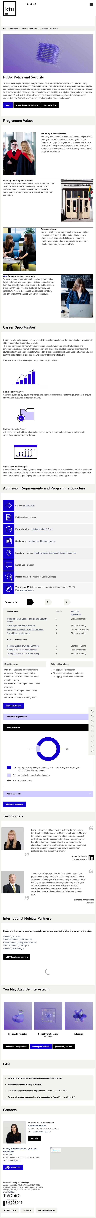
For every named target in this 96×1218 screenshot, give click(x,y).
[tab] (29, 602)
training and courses (40, 1046)
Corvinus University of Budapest (17, 940)
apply (8, 105)
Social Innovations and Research (48, 1035)
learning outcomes (13, 706)
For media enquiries (46, 1210)
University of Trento (11, 937)
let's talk (34, 1138)
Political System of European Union (23, 646)
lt (27, 4)
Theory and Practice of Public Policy (23, 654)
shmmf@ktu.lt (14, 1160)
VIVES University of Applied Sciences (20, 943)
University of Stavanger (13, 948)
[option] (18, 1020)
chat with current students (27, 105)
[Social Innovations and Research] (48, 1016)
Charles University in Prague (16, 945)
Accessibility (9, 1210)
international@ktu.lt (42, 1131)
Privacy (26, 1210)
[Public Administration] (18, 1016)
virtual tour (15, 1167)
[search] (31, 4)
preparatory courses (63, 1046)
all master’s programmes (16, 1046)
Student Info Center (37, 1126)
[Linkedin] (91, 858)
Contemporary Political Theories (21, 625)
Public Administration (18, 1034)
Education (78, 1034)
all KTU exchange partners (17, 957)
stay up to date (50, 105)
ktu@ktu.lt (11, 1192)
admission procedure (14, 804)
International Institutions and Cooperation (25, 629)
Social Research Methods (18, 633)
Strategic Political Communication (22, 650)
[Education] (79, 1016)
